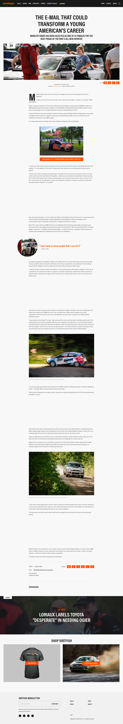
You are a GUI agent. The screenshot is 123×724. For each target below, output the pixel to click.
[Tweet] (109, 83)
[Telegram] (117, 83)
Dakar (25, 3)
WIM (30, 3)
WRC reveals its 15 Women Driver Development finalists (61, 159)
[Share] (105, 83)
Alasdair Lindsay (57, 86)
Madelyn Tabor (39, 570)
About (115, 3)
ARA (34, 570)
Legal (71, 715)
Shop (103, 3)
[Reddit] (87, 566)
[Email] (92, 566)
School (108, 3)
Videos (43, 3)
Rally (19, 3)
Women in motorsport (48, 570)
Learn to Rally (52, 3)
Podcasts (36, 3)
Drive (72, 704)
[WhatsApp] (113, 83)
